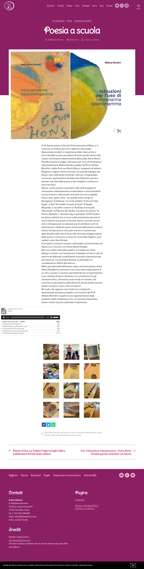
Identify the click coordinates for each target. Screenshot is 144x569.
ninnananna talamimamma (61, 435)
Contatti (60, 6)
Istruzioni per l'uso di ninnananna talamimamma (78, 432)
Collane (69, 6)
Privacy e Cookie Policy (86, 505)
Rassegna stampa (83, 21)
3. (14, 326)
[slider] (56, 317)
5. (14, 331)
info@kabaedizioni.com (19, 540)
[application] (30, 317)
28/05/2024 (74, 40)
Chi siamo (51, 6)
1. (13, 322)
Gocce (24, 475)
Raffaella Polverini (57, 40)
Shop (102, 6)
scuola (79, 435)
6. (12, 333)
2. (11, 324)
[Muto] (51, 317)
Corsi (77, 6)
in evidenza (58, 21)
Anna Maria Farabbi (52, 432)
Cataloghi (85, 6)
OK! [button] (133, 565)
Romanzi (35, 475)
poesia (73, 435)
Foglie (47, 475)
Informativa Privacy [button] (86, 565)
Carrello (109, 6)
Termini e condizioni (85, 508)
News (94, 6)
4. (12, 328)
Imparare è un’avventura (67, 475)
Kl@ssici (13, 475)
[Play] (4, 317)
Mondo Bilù (90, 475)
